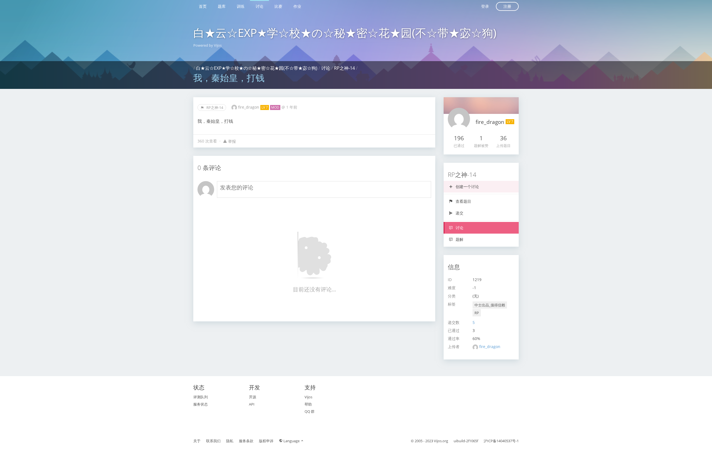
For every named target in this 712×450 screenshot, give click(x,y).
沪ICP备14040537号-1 (501, 440)
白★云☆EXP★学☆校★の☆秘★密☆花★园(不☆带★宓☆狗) (344, 32)
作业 (297, 6)
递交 (458, 213)
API (251, 404)
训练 (240, 6)
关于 (197, 440)
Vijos (308, 396)
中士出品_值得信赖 (489, 305)
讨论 (259, 6)
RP (476, 312)
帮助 (308, 404)
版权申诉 (266, 440)
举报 (231, 141)
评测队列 (200, 396)
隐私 (229, 440)
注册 (507, 6)
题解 (458, 239)
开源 (252, 396)
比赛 (278, 6)
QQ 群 (310, 411)
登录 (485, 6)
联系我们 (213, 440)
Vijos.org (441, 440)
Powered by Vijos (207, 45)
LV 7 (264, 107)
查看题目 (462, 201)
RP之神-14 (344, 68)
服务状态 (200, 404)
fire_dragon (249, 107)
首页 (203, 6)
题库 (222, 6)
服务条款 (246, 440)
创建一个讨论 (466, 186)
